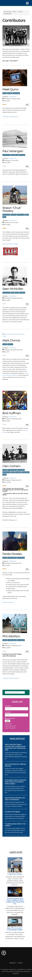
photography (21, 470)
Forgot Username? (10, 726)
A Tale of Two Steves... (15, 874)
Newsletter (12, 963)
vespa (17, 155)
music (4, 474)
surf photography (12, 470)
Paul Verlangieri (12, 151)
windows (13, 214)
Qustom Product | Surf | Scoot (5, 2)
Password (8, 712)
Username (8, 706)
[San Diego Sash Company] (14, 251)
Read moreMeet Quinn (11, 116)
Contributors (12, 96)
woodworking (6, 214)
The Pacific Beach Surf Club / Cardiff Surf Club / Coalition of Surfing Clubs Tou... (15, 901)
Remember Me (10, 718)
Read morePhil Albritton (12, 678)
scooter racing (6, 155)
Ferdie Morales (12, 554)
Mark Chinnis (11, 340)
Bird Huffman (11, 413)
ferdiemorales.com (8, 602)
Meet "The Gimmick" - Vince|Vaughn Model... (15, 929)
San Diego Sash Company (10, 244)
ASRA (12, 155)
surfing (4, 93)
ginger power (16, 93)
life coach (10, 344)
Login (7, 721)
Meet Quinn (10, 89)
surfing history (25, 472)
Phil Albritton (11, 636)
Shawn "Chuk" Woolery (11, 209)
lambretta (22, 155)
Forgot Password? (10, 728)
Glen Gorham (11, 466)
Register (7, 724)
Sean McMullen (12, 289)
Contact (20, 963)
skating (9, 93)
